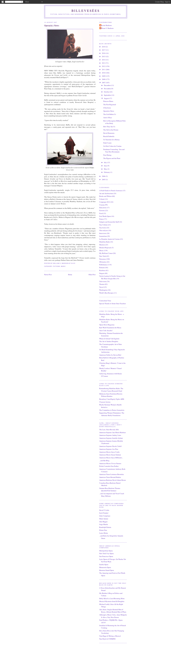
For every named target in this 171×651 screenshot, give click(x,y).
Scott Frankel (103, 513)
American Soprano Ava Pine (108, 449)
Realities (102, 270)
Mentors (102, 245)
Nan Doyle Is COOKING (107, 639)
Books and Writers (105, 196)
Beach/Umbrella (108, 136)
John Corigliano (104, 516)
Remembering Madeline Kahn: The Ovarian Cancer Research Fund (111, 389)
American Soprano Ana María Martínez (112, 432)
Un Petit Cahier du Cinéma (112, 146)
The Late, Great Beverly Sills (109, 429)
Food (101, 213)
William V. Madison (107, 28)
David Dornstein (108, 133)
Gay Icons (102, 227)
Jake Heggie (103, 521)
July (105, 162)
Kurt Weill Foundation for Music (110, 327)
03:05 (73, 263)
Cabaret (102, 199)
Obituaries (102, 262)
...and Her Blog (104, 460)
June (105, 166)
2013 (104, 63)
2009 (104, 76)
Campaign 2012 (104, 202)
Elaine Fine (103, 530)
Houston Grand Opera (106, 570)
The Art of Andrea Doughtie (108, 341)
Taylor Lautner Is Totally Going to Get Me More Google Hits (112, 277)
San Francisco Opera (106, 556)
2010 (104, 73)
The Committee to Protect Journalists (111, 410)
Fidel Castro (107, 143)
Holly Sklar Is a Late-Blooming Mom (111, 598)
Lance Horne (103, 533)
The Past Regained (109, 104)
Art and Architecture (106, 193)
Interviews (102, 233)
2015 (104, 56)
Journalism (103, 236)
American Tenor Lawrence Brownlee (111, 474)
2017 (104, 50)
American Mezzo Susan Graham (110, 455)
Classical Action (104, 402)
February (107, 172)
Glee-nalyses (103, 230)
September (107, 95)
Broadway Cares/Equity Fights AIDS (111, 399)
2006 (104, 176)
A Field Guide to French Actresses (110, 190)
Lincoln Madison (106, 25)
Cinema (102, 205)
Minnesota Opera (105, 567)
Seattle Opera (103, 564)
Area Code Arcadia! (106, 330)
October (107, 92)
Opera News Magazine (106, 325)
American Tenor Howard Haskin (110, 477)
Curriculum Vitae (105, 300)
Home (70, 274)
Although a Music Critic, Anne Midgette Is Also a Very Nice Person (113, 616)
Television (102, 281)
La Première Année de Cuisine (109, 239)
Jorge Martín (103, 524)
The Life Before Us (109, 114)
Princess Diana (108, 101)
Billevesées (85, 10)
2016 (104, 53)
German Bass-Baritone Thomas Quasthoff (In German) (109, 489)
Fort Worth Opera (105, 216)
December (107, 85)
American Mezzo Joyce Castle (109, 452)
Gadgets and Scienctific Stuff (109, 222)
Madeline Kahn (104, 242)
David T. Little (104, 510)
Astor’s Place (107, 117)
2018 (104, 47)
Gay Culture (103, 225)
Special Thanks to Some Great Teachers (112, 303)
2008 (104, 79)
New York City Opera (106, 553)
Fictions (56, 266)
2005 (104, 179)
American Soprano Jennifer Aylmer (111, 438)
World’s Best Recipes (106, 293)
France (101, 219)
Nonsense (102, 259)
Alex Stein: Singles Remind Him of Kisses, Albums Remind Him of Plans (112, 610)
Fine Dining (107, 155)
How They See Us (109, 126)
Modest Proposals (105, 247)
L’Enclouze (107, 108)
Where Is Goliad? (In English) (109, 338)
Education (102, 207)
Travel (101, 287)
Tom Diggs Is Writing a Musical (110, 636)
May (105, 169)
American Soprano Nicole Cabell (110, 446)
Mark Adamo (103, 519)
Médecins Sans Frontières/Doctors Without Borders (110, 395)
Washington (103, 290)
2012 (104, 66)
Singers (101, 273)
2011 (104, 69)
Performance (103, 264)
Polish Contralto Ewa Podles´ (109, 466)
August (106, 98)
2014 (104, 60)
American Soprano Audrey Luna (110, 435)
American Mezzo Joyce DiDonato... (111, 457)
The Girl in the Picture (110, 130)
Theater (101, 284)
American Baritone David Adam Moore (112, 480)
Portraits (102, 267)
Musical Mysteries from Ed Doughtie (111, 601)
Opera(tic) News (51, 25)
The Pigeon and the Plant (111, 158)
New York (102, 256)
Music (63, 266)
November (107, 88)
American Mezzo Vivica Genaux (110, 463)
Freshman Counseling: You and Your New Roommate (114, 150)
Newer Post (48, 274)
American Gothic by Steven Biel (110, 355)
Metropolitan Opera (106, 551)
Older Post (92, 274)
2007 (104, 82)
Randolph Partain (105, 527)
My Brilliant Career (106, 253)
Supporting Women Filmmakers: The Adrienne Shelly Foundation (111, 414)
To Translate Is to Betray (111, 139)
